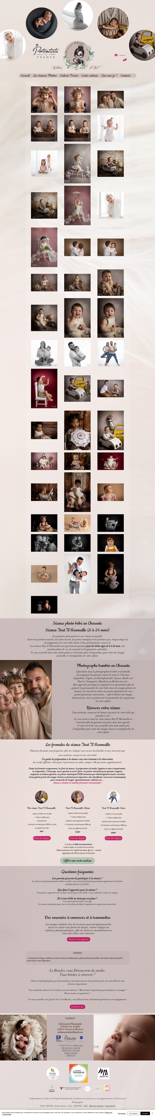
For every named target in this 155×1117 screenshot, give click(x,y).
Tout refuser (133, 1113)
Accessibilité (110, 1106)
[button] (125, 60)
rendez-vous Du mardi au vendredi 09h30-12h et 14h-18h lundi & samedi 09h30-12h (72, 1050)
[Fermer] (152, 1113)
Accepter (145, 1113)
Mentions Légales (96, 1106)
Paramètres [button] (122, 1113)
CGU (86, 1106)
